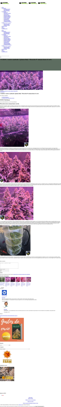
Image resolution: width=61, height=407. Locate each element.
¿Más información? (40, 406)
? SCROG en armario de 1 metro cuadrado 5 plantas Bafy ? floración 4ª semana (18, 284)
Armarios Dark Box (3, 315)
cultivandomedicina (10, 315)
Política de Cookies (30, 401)
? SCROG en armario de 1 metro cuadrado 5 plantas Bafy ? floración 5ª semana (12, 284)
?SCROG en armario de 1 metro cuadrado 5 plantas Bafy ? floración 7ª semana (2, 283)
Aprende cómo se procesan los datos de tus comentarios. (21, 274)
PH (19, 149)
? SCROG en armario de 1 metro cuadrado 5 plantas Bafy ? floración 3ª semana (23, 284)
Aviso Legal (30, 397)
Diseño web (21, 404)
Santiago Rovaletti (4, 295)
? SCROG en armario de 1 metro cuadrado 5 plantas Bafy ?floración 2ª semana (28, 284)
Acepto (36, 406)
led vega (14, 315)
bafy (6, 315)
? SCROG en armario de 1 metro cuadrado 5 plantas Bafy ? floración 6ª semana (7, 284)
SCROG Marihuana (5, 97)
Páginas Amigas (30, 398)
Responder (3, 297)
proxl (16, 315)
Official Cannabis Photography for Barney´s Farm (30, 403)
